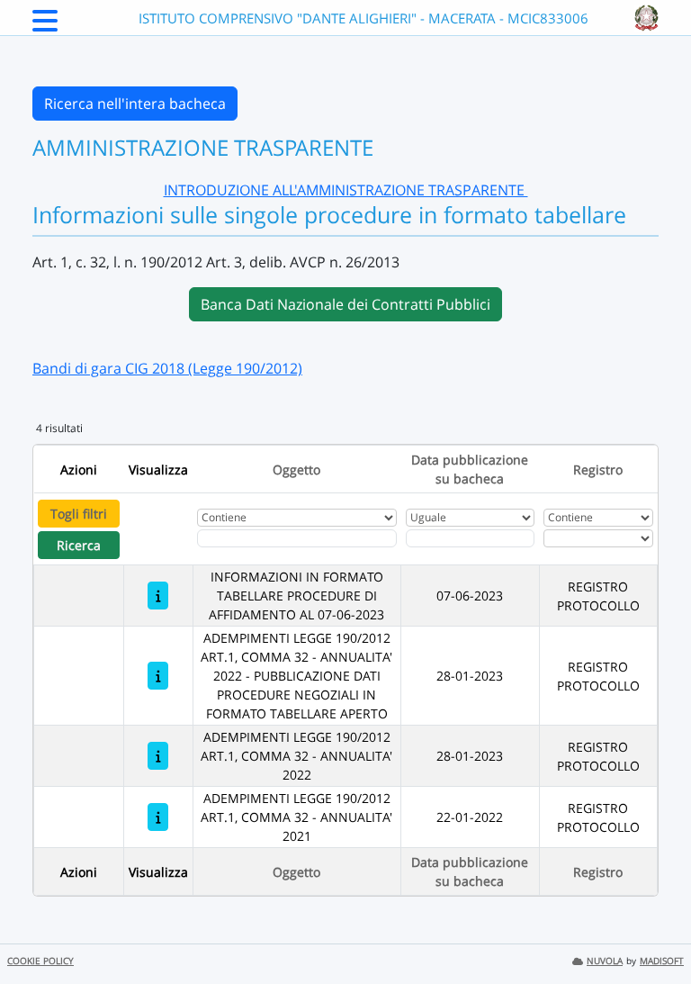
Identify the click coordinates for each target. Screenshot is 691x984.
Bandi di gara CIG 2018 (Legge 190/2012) (167, 368)
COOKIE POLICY (40, 961)
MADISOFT (662, 961)
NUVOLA (605, 961)
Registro (598, 469)
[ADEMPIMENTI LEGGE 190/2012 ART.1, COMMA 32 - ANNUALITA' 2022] (158, 756)
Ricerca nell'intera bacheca (135, 103)
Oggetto (296, 469)
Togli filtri (78, 513)
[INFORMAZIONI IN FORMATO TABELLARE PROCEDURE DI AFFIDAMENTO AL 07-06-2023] (158, 595)
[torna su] (654, 929)
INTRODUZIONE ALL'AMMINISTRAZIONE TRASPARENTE (346, 190)
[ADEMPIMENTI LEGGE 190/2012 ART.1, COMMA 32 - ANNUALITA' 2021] (158, 817)
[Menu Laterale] (45, 26)
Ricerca (79, 545)
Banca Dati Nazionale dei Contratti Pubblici (345, 304)
